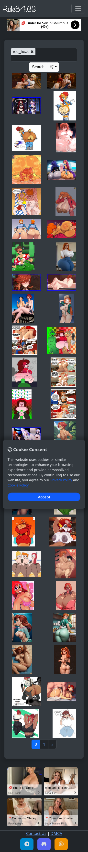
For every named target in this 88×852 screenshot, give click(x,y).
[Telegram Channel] (26, 844)
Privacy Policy (61, 480)
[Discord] (44, 844)
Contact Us (36, 833)
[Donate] (61, 844)
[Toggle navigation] (78, 8)
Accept (44, 497)
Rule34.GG (19, 8)
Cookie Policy (18, 485)
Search (38, 67)
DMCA (56, 833)
